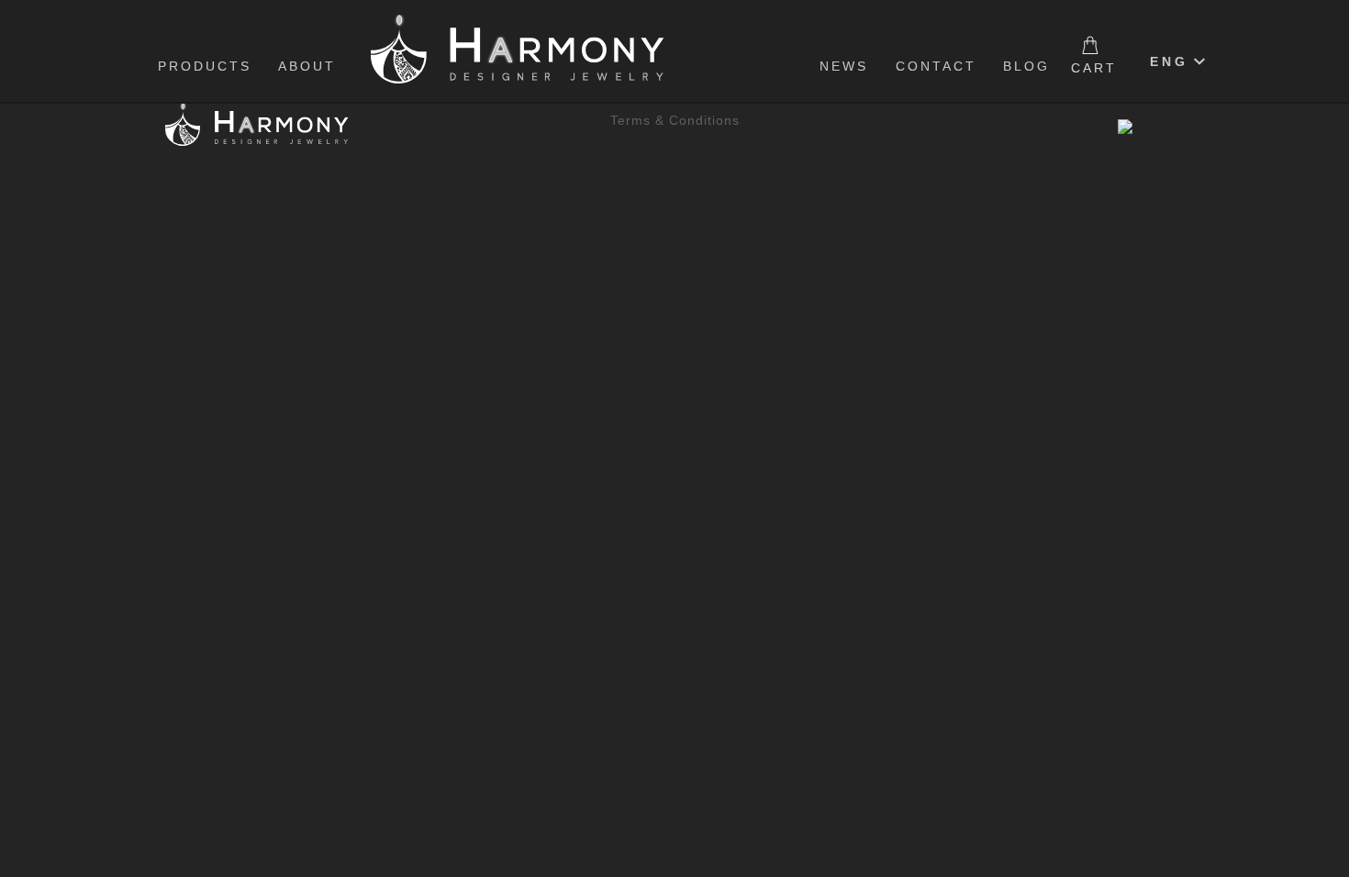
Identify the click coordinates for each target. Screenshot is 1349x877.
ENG (1169, 61)
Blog (1026, 66)
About (307, 66)
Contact (936, 66)
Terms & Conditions (675, 120)
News (843, 66)
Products (204, 66)
